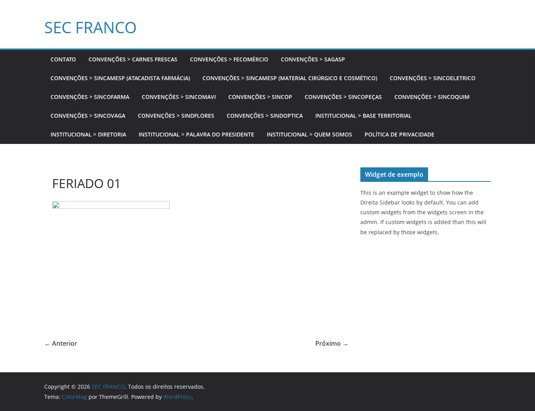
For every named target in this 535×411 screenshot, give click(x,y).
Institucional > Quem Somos (309, 134)
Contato (63, 59)
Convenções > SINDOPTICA (265, 115)
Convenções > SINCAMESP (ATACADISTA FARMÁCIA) (120, 78)
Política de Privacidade (399, 134)
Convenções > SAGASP (313, 59)
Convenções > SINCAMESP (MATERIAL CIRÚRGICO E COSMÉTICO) (289, 78)
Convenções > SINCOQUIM (432, 97)
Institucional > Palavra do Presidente (196, 134)
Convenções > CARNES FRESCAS (133, 59)
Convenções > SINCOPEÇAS (343, 97)
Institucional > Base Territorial (363, 115)
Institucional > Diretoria (88, 134)
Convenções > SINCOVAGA (88, 115)
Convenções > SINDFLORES (176, 115)
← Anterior (60, 343)
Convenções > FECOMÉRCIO (229, 59)
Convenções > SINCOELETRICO (432, 78)
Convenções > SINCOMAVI (179, 97)
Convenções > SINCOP (260, 97)
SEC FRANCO (90, 27)
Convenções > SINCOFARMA (90, 97)
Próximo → (332, 343)
